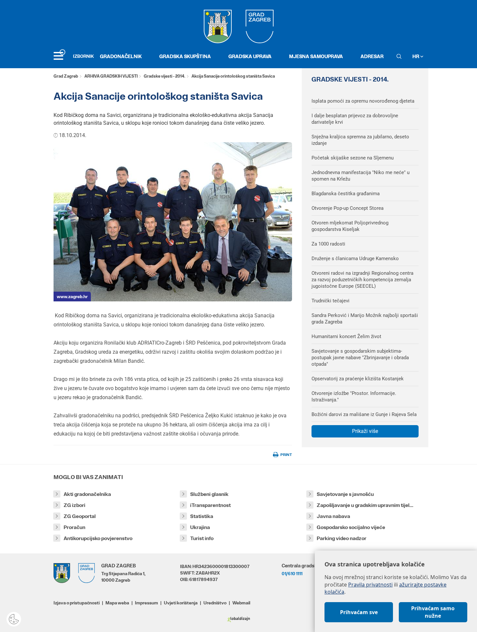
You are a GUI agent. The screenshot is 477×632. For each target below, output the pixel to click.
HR (416, 56)
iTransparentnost (210, 505)
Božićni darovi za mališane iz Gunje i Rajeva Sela (364, 414)
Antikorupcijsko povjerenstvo (98, 538)
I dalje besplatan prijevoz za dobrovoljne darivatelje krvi (355, 119)
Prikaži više (365, 431)
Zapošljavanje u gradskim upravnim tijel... (365, 505)
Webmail (241, 602)
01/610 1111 (292, 573)
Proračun (74, 527)
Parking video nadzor (341, 538)
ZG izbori (74, 505)
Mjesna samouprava (316, 56)
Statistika (201, 516)
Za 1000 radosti (328, 244)
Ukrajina (200, 527)
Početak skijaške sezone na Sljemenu (353, 158)
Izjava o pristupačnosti (77, 602)
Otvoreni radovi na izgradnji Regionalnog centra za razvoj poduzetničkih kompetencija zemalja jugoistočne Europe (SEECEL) (362, 279)
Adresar (372, 56)
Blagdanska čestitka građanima (346, 193)
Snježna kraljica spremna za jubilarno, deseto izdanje (360, 140)
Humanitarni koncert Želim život (346, 336)
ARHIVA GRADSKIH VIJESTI (111, 76)
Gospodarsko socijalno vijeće (351, 527)
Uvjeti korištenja (181, 602)
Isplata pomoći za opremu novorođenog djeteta (363, 101)
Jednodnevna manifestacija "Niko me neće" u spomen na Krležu (361, 176)
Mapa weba (117, 602)
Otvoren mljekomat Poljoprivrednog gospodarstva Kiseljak (350, 226)
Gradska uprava (250, 56)
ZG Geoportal (80, 516)
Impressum (146, 602)
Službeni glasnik (209, 494)
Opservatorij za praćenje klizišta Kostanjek (358, 379)
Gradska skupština (185, 56)
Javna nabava (333, 516)
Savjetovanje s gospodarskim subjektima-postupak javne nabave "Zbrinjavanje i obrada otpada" (360, 357)
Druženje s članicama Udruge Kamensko (355, 258)
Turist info (202, 538)
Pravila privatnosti (370, 584)
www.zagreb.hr (72, 296)
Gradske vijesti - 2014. (164, 76)
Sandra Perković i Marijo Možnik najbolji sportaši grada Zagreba (365, 318)
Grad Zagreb (66, 76)
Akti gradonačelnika (87, 494)
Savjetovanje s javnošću (345, 494)
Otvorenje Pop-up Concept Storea (348, 208)
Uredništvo (214, 602)
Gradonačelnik (121, 56)
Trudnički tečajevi (330, 301)
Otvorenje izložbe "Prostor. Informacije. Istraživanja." (354, 396)
